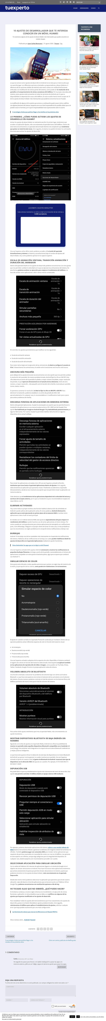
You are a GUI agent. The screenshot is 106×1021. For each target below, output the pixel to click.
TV (98, 8)
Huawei (32, 920)
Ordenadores (84, 8)
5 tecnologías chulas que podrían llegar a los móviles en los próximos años (35, 112)
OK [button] (78, 1016)
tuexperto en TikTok (28, 2)
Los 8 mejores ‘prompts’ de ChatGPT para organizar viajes (88, 122)
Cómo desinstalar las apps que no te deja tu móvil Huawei (30, 545)
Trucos (56, 43)
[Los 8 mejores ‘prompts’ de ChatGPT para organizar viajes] (89, 115)
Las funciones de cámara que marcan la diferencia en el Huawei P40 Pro (34, 912)
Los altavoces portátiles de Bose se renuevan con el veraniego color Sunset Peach (89, 67)
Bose (18, 2)
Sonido (93, 8)
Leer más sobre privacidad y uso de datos (92, 1016)
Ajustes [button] (72, 1016)
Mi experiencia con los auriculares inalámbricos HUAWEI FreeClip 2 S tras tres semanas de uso (89, 49)
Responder (62, 967)
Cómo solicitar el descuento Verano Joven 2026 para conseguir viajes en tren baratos (89, 86)
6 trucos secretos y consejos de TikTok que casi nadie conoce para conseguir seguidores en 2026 (89, 104)
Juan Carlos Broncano (35, 43)
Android (27, 920)
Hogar (75, 8)
